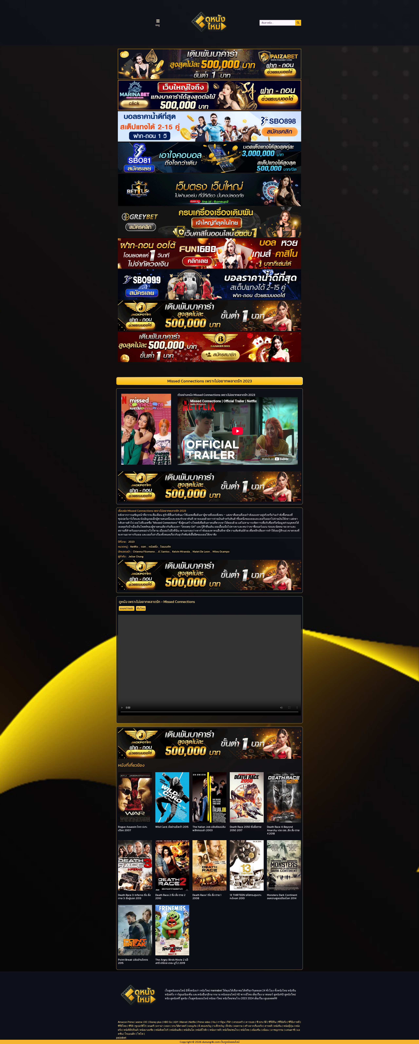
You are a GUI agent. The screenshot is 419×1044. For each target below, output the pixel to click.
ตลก (143, 547)
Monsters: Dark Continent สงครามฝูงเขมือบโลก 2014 (282, 896)
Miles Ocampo (221, 551)
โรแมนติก (165, 547)
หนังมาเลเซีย (146, 1029)
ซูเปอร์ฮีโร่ (140, 1026)
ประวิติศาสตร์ (179, 1026)
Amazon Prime (126, 1022)
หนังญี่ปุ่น (288, 1026)
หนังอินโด (189, 1029)
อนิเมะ (265, 1029)
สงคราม (238, 1026)
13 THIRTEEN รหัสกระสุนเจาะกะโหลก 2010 (245, 896)
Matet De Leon (201, 551)
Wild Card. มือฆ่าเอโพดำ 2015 (171, 827)
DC (145, 1022)
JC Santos (163, 551)
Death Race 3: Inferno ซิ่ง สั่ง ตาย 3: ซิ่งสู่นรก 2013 (134, 896)
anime (139, 1022)
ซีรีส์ (131, 1026)
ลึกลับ (229, 1026)
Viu (214, 1022)
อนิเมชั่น (255, 1029)
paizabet (121, 1037)
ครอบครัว (238, 1022)
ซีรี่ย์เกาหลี (294, 1022)
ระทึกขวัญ (218, 1026)
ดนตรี (151, 1026)
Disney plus (155, 1022)
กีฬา (229, 1022)
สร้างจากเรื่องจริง (254, 1026)
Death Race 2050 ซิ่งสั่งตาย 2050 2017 (245, 828)
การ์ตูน (221, 1022)
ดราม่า (159, 1026)
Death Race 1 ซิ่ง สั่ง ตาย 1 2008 (206, 896)
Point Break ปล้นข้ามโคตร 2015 (133, 961)
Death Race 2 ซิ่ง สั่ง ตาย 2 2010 (170, 896)
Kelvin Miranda (181, 551)
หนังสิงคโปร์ (161, 1029)
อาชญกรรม (277, 1029)
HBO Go (168, 1022)
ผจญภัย (192, 1026)
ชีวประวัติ (261, 1022)
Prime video (204, 1022)
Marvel (183, 1022)
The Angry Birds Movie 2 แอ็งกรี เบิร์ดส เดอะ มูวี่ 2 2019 (171, 961)
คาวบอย (250, 1022)
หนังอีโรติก (202, 1029)
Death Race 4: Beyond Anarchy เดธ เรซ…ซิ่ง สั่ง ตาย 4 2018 (283, 830)
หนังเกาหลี (215, 1029)
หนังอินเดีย (176, 1029)
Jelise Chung (135, 556)
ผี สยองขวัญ (205, 1026)
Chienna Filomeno (144, 551)
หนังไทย (245, 1029)
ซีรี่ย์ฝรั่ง (282, 1022)
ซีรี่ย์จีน (272, 1022)
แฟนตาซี (290, 1029)
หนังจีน (278, 1026)
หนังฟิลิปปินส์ (131, 1029)
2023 (131, 542)
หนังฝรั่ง (153, 547)
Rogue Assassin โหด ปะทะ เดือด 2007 (132, 828)
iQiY (176, 1022)
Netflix (134, 547)
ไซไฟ (140, 1033)
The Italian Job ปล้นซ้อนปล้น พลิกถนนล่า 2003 (209, 828)
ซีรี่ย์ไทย (122, 1026)
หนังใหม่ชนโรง (231, 1029)
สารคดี (268, 1026)
